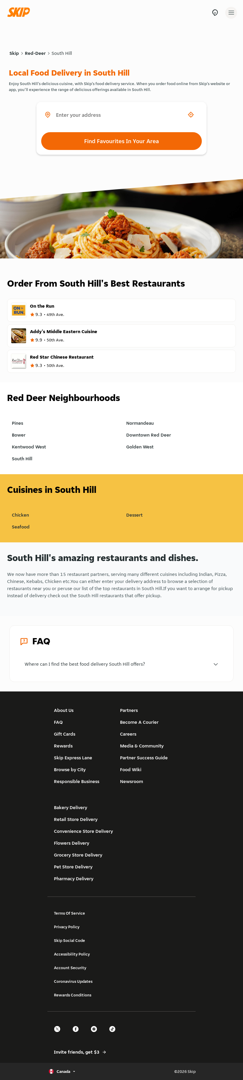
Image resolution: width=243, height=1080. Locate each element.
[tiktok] (114, 1034)
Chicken (20, 515)
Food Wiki (130, 769)
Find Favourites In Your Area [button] (121, 141)
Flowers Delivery (71, 843)
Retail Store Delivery (75, 819)
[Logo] (20, 12)
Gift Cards (64, 734)
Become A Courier (139, 722)
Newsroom (131, 781)
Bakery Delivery (70, 807)
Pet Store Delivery (73, 867)
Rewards (63, 746)
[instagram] (96, 1034)
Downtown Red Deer (148, 435)
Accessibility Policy (72, 954)
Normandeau (140, 423)
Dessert (134, 515)
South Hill (62, 53)
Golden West (140, 447)
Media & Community (142, 746)
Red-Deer (35, 53)
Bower (18, 435)
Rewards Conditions (72, 995)
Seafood (21, 527)
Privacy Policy (66, 926)
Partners (129, 710)
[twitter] (59, 1034)
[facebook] (77, 1034)
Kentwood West (29, 447)
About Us (63, 710)
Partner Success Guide (144, 758)
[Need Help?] (215, 13)
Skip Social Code (69, 940)
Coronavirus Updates (73, 981)
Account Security (70, 967)
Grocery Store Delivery (78, 855)
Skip (14, 53)
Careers (128, 734)
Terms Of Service (69, 913)
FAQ (58, 722)
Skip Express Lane (73, 758)
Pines (17, 423)
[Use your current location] (191, 114)
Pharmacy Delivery (73, 878)
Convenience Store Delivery (83, 831)
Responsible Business (76, 781)
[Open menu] (231, 13)
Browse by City (70, 769)
